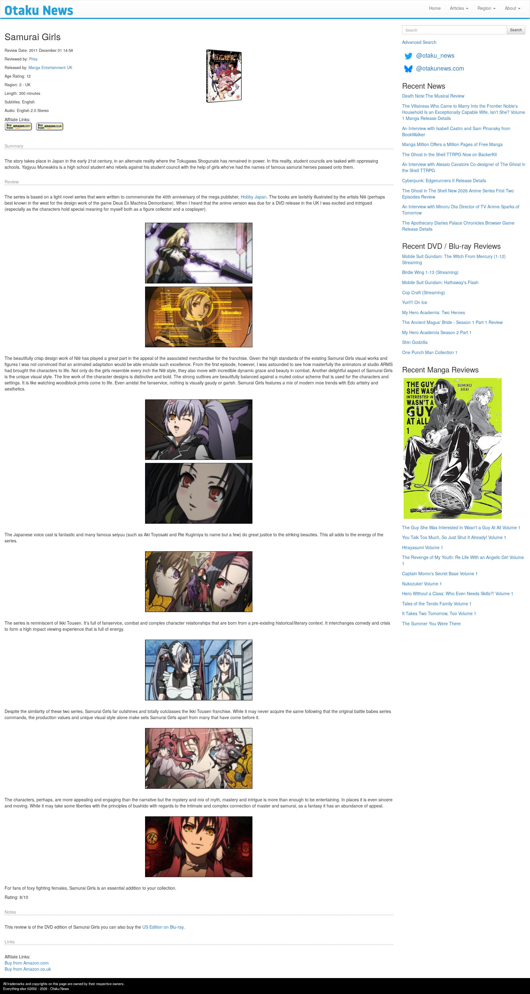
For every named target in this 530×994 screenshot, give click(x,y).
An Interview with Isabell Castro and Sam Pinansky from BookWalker (456, 131)
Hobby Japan (254, 197)
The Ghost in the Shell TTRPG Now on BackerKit (449, 154)
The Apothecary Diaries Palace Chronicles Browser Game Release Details (458, 226)
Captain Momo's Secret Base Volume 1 (440, 573)
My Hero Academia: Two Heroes (433, 312)
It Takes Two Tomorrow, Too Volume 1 (439, 613)
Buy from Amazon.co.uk (28, 969)
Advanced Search (419, 42)
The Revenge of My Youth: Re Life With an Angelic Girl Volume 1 (463, 560)
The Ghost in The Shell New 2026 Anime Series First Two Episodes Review (458, 193)
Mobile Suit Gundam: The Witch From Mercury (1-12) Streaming (454, 259)
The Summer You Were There (431, 623)
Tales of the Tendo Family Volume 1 (437, 603)
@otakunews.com (440, 68)
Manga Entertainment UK (50, 67)
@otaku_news (435, 55)
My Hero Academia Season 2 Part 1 (437, 332)
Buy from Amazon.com (27, 963)
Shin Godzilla (415, 342)
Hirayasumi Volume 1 (422, 547)
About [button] (511, 8)
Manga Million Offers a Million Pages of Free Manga (452, 144)
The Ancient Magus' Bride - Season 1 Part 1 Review (452, 322)
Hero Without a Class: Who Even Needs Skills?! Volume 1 (457, 593)
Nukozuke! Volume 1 (422, 583)
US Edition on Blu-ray (162, 927)
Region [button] (485, 8)
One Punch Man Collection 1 (430, 352)
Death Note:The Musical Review (433, 96)
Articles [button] (457, 8)
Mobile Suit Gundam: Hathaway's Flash (440, 282)
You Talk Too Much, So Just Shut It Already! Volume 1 (454, 537)
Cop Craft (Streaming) (423, 292)
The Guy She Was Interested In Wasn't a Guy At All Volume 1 (461, 527)
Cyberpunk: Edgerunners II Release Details (444, 180)
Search (516, 29)
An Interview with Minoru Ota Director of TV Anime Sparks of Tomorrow (460, 209)
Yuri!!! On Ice (414, 302)
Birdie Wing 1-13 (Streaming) (430, 272)
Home (435, 8)
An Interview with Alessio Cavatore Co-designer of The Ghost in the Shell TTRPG (463, 167)
